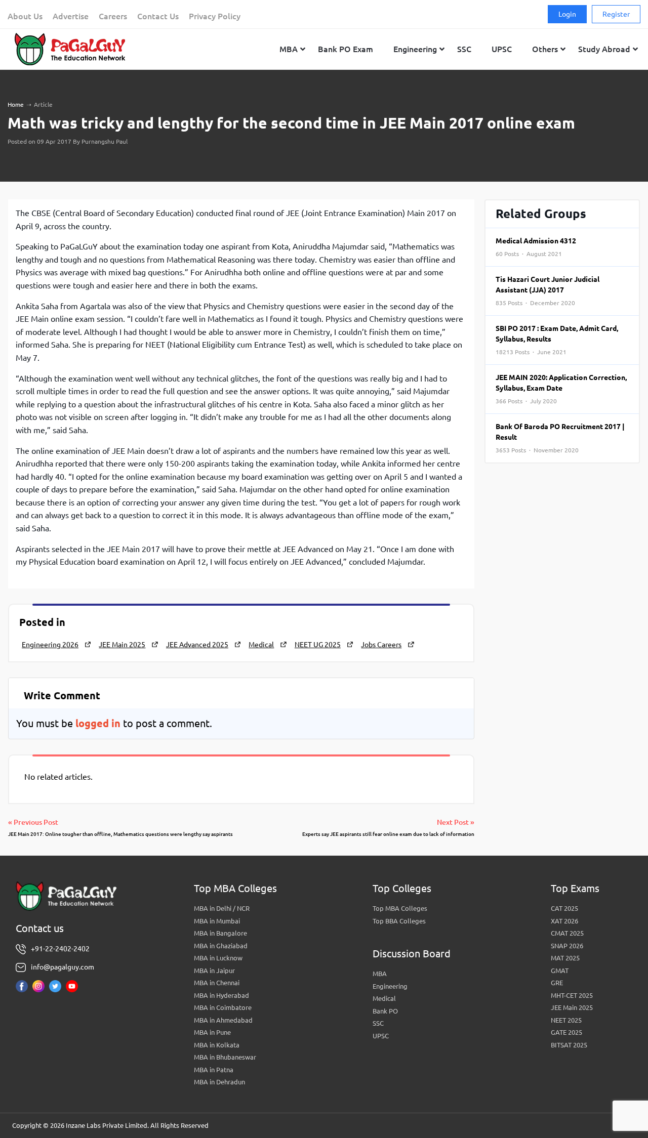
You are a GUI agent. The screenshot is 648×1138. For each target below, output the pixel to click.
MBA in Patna (213, 1069)
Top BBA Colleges (399, 920)
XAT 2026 (564, 920)
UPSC (381, 1035)
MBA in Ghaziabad (221, 945)
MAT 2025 (565, 957)
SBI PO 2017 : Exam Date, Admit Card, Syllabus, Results (557, 339)
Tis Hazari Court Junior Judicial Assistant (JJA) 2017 (547, 290)
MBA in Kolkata (216, 1044)
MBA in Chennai (216, 982)
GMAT (560, 970)
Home (16, 104)
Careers (113, 16)
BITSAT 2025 (569, 1044)
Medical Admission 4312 (536, 247)
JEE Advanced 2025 (197, 645)
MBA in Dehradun (219, 1081)
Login (567, 14)
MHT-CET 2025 (572, 995)
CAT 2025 (564, 908)
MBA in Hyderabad (221, 995)
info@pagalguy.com (62, 967)
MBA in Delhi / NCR (222, 908)
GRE (557, 982)
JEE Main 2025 (122, 645)
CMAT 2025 (567, 933)
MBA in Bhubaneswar (225, 1057)
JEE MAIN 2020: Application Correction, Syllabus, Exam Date (561, 388)
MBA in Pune (212, 1032)
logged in (97, 723)
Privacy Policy (214, 16)
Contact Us (158, 16)
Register (616, 14)
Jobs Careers (381, 645)
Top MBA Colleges (400, 908)
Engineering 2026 (50, 645)
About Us (25, 16)
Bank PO (385, 1011)
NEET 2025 (566, 1020)
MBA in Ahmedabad (223, 1020)
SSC (378, 1023)
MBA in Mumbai (217, 920)
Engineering (390, 986)
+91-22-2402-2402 (60, 949)
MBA (380, 973)
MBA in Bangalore (220, 933)
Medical (261, 645)
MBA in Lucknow (218, 957)
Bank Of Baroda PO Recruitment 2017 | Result (560, 438)
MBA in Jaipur (214, 970)
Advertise (71, 16)
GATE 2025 (566, 1032)
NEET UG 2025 (318, 645)
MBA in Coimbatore (223, 1007)
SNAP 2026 (567, 945)
